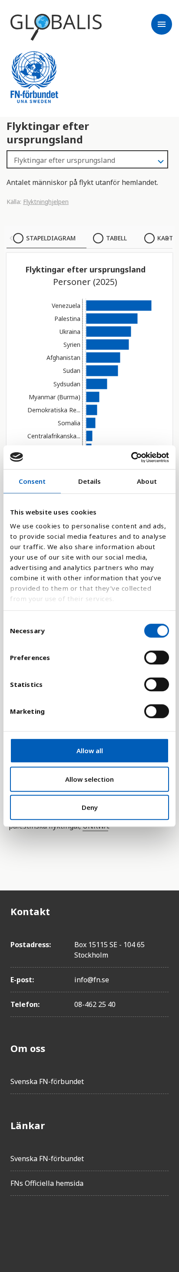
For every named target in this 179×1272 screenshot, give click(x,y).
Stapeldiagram (51, 238)
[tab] (46, 238)
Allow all (89, 750)
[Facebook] (17, 1227)
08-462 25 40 (95, 1004)
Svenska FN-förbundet (47, 1081)
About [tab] (147, 481)
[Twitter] (42, 1227)
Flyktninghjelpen (46, 201)
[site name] (56, 27)
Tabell (116, 238)
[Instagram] (66, 1227)
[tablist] (89, 238)
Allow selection (89, 779)
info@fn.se (91, 979)
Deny (90, 807)
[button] (11, 238)
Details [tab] (89, 481)
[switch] (156, 657)
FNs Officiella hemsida (46, 1183)
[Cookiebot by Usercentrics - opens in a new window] (131, 457)
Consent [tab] (32, 481)
